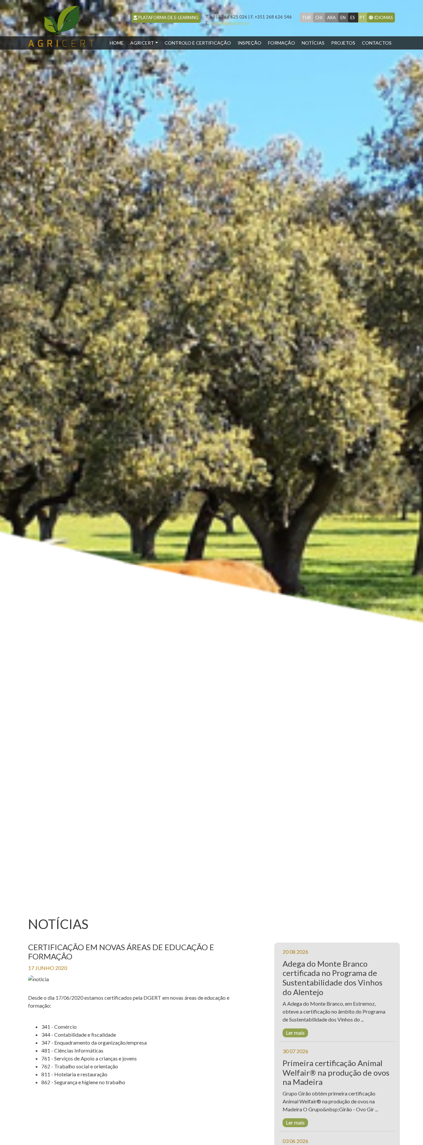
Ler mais (295, 1032)
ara (331, 17)
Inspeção (249, 43)
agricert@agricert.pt (227, 23)
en (343, 17)
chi (319, 17)
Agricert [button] (142, 43)
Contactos (377, 43)
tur (306, 17)
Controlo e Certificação (198, 43)
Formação (281, 43)
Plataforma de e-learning (168, 17)
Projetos (343, 43)
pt (362, 17)
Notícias (313, 43)
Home (118, 43)
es (352, 17)
